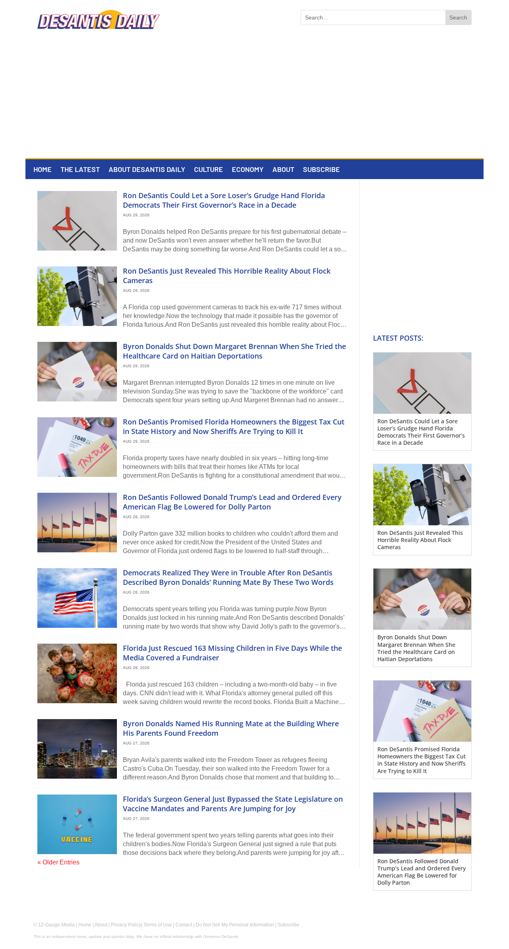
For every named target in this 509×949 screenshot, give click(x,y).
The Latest (80, 170)
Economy (248, 170)
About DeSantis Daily (147, 170)
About (283, 170)
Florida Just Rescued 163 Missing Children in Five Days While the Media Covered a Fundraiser (232, 652)
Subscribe (321, 170)
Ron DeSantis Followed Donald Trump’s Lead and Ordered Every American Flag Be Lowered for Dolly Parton (232, 501)
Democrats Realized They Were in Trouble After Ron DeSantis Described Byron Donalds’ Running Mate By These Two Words (228, 577)
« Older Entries (58, 862)
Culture (208, 170)
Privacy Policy (126, 925)
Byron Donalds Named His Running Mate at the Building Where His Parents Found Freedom (231, 728)
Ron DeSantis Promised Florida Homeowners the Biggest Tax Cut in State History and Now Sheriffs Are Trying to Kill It (233, 426)
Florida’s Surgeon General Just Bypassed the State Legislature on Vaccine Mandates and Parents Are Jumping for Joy (233, 803)
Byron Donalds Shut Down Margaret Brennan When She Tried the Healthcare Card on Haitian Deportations (234, 350)
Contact (183, 925)
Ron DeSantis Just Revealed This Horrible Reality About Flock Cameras (226, 275)
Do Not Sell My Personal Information (235, 925)
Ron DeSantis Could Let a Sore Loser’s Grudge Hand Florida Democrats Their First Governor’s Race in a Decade (224, 200)
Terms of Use (158, 925)
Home (42, 170)
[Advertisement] (254, 98)
